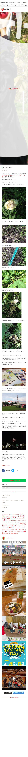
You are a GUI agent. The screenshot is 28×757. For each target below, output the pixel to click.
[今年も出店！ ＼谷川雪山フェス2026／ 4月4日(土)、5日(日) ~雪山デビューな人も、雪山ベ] (14, 653)
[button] (6, 470)
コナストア (21, 520)
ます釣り (21, 516)
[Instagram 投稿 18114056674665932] (14, 628)
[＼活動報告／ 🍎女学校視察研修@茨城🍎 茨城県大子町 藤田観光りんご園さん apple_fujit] (14, 678)
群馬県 (9, 528)
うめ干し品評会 (6, 495)
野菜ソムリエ (8, 533)
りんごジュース (20, 518)
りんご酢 (14, 520)
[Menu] (25, 2)
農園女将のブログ (6, 465)
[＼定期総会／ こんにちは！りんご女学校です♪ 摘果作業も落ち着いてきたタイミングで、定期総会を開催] (14, 603)
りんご (13, 518)
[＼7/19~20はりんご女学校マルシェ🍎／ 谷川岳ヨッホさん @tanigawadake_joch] (14, 578)
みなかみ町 (6, 518)
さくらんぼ (7, 516)
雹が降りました (6, 505)
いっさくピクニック (12, 514)
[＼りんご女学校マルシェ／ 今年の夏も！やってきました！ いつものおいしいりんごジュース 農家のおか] (14, 553)
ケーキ (17, 520)
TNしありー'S (4, 514)
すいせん (13, 516)
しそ (10, 516)
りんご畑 (11, 520)
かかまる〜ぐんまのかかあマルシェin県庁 (13, 500)
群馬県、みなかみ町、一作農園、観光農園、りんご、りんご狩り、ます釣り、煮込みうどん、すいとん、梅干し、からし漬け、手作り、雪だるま (14, 530)
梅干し (14, 526)
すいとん (16, 516)
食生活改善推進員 (15, 533)
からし (18, 514)
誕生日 (5, 533)
